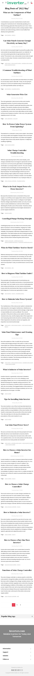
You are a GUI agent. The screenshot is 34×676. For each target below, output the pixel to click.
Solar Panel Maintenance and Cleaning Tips (17, 333)
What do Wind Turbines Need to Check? (17, 247)
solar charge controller (10, 181)
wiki (13, 268)
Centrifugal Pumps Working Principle (17, 218)
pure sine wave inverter (10, 564)
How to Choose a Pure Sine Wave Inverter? (17, 541)
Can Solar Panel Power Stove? (17, 425)
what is (13, 35)
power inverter (8, 213)
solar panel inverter (16, 63)
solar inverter (8, 393)
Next (20, 604)
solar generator (8, 118)
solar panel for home (10, 65)
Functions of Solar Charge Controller (17, 570)
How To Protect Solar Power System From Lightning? (17, 125)
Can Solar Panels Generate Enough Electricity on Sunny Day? (17, 41)
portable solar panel (27, 63)
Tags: (2, 35)
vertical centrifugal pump (11, 242)
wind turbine (8, 35)
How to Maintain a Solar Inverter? (17, 512)
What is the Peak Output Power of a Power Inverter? (17, 187)
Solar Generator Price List (17, 94)
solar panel (7, 63)
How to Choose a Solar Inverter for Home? (17, 451)
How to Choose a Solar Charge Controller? (17, 485)
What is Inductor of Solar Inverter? (17, 369)
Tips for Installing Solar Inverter (17, 399)
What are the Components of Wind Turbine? (17, 13)
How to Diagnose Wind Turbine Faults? (17, 273)
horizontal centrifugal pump (25, 242)
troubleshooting (16, 89)
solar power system (10, 145)
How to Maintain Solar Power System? (17, 299)
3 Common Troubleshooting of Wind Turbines (17, 71)
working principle (9, 241)
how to (13, 293)
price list (15, 118)
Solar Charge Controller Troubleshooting (17, 151)
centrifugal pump (18, 241)
